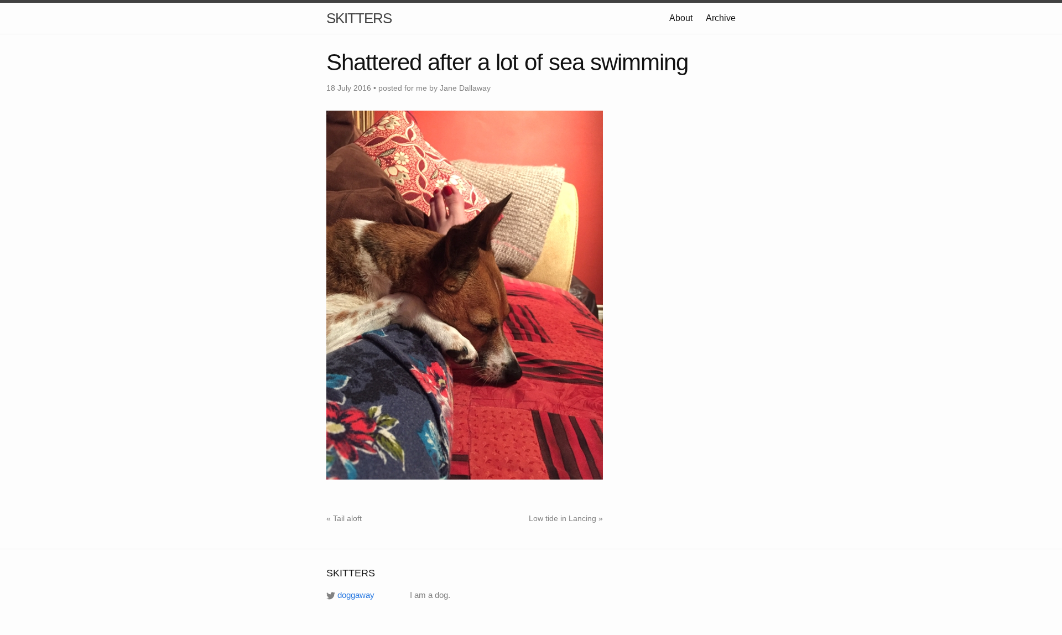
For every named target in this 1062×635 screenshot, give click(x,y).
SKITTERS (359, 18)
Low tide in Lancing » (566, 518)
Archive (721, 18)
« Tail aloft (344, 518)
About (681, 18)
